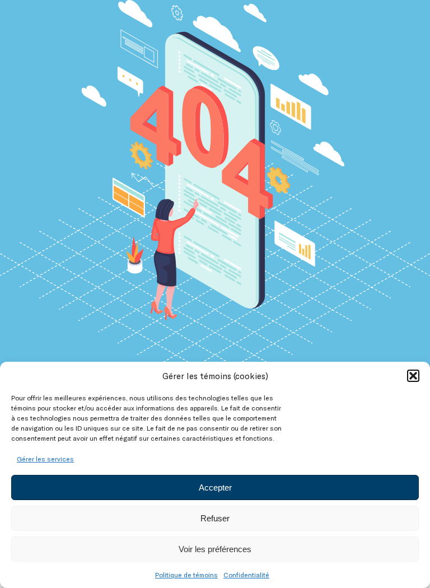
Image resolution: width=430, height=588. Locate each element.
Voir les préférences (215, 549)
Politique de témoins (186, 574)
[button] (413, 375)
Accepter (215, 487)
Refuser (215, 518)
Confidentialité (246, 574)
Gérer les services (45, 459)
